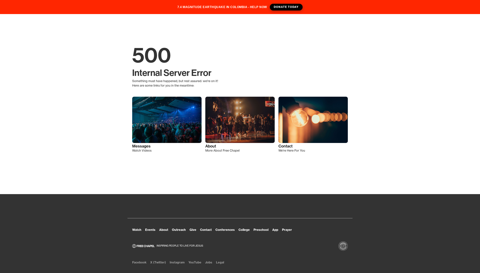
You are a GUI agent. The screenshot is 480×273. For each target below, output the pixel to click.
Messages (141, 146)
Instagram (177, 262)
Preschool (261, 230)
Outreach (179, 230)
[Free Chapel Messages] (167, 120)
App (275, 230)
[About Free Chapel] (240, 120)
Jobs (208, 262)
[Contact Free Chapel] (313, 120)
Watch (136, 230)
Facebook (139, 262)
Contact (285, 146)
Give (193, 230)
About (210, 146)
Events (150, 230)
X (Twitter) (158, 262)
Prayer (287, 230)
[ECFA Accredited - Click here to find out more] (343, 246)
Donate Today (286, 7)
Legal (220, 262)
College (244, 230)
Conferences (225, 230)
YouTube (194, 262)
